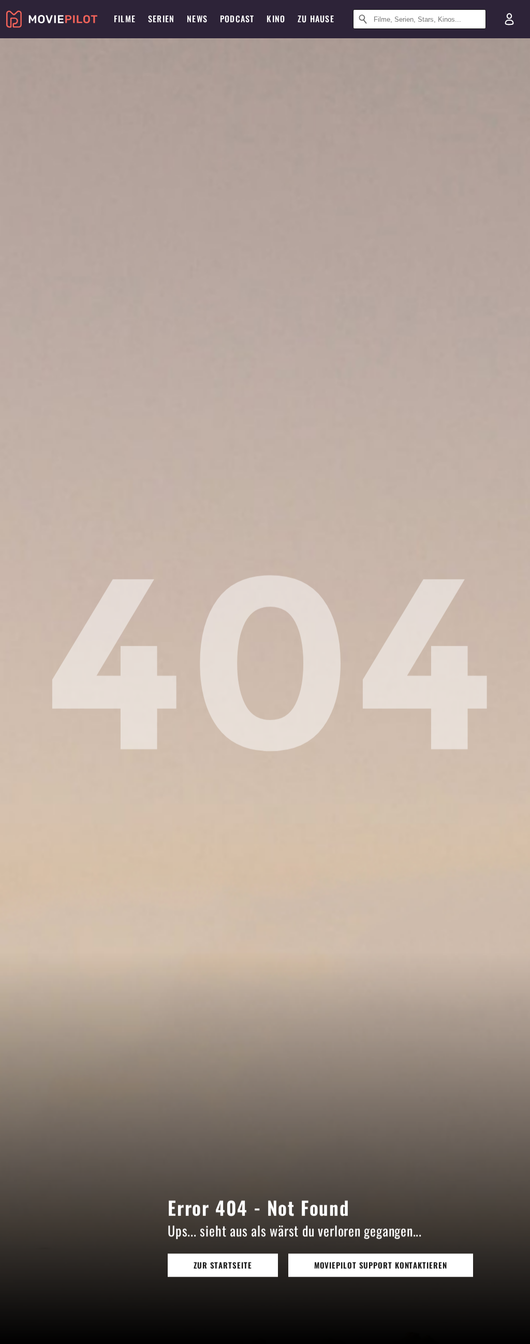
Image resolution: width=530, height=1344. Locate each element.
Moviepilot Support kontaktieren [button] (380, 1265)
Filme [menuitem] (125, 18)
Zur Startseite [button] (223, 1265)
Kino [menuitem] (276, 18)
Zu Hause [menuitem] (316, 18)
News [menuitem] (197, 18)
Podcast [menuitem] (237, 18)
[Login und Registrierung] (509, 19)
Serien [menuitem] (161, 18)
